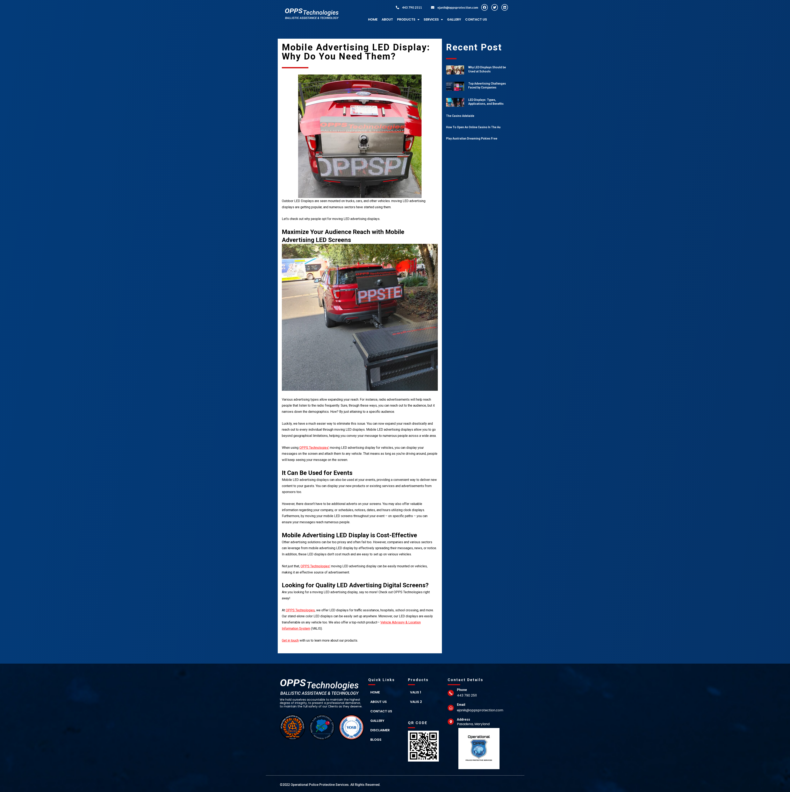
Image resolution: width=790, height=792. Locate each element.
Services (431, 19)
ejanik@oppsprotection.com (457, 7)
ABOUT (387, 19)
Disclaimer (380, 730)
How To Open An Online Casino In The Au (473, 127)
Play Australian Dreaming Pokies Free (471, 138)
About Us (378, 701)
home (375, 692)
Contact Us (476, 19)
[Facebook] (484, 7)
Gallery (377, 720)
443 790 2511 (412, 7)
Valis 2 (416, 701)
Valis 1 (415, 692)
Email (461, 705)
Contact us (381, 711)
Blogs (375, 739)
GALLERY (454, 19)
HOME (373, 19)
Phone (462, 690)
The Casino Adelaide (460, 115)
